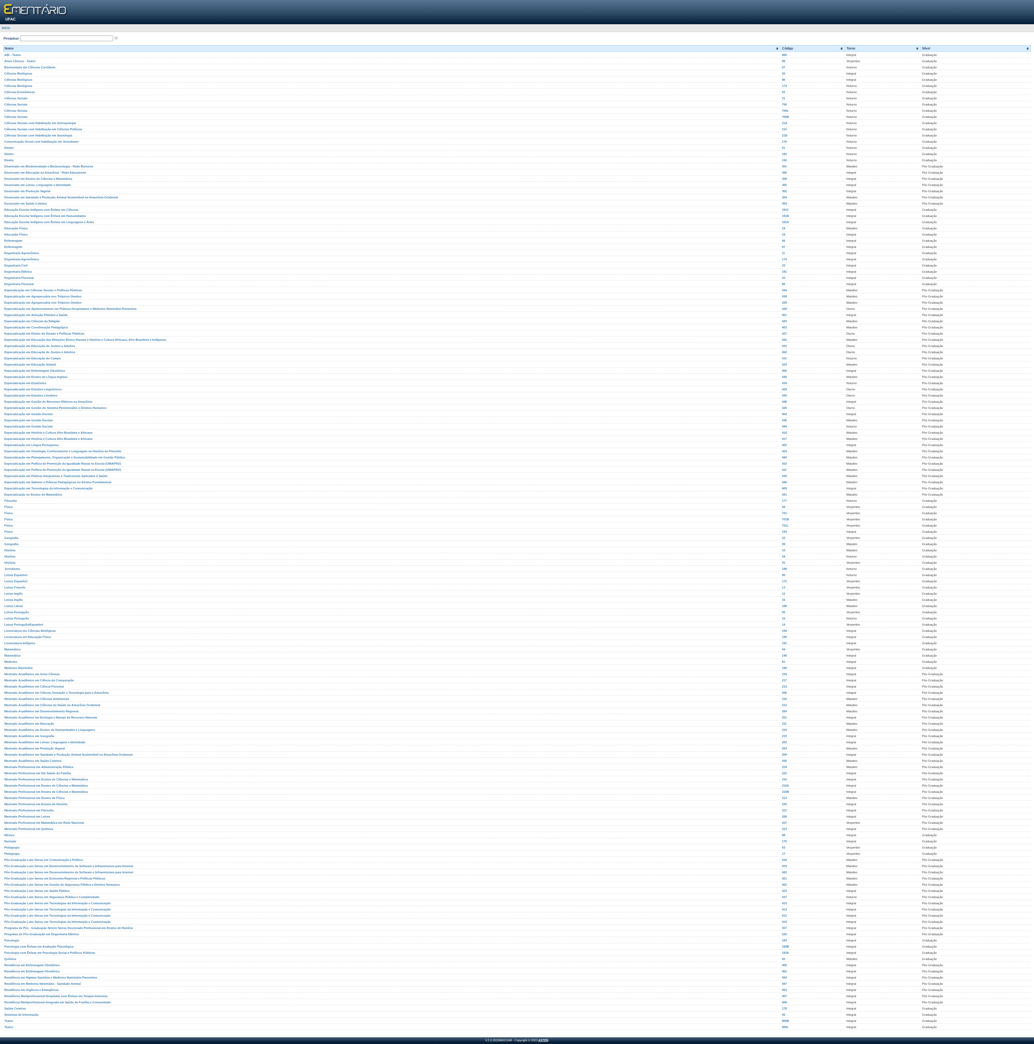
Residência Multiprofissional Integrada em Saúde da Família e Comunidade (57, 1002)
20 (783, 73)
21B (784, 135)
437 (784, 897)
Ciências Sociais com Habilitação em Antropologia (40, 123)
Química (10, 959)
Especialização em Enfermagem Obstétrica (34, 370)
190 (784, 655)
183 (784, 940)
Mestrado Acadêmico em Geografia (29, 736)
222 (784, 773)
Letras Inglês (13, 593)
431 (784, 358)
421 (784, 878)
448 (784, 401)
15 (783, 618)
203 (784, 748)
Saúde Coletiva (15, 1008)
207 (784, 822)
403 (784, 327)
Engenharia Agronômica (21, 253)
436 (784, 420)
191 (784, 643)
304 (784, 197)
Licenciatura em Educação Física (27, 637)
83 (783, 959)
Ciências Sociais (15, 98)
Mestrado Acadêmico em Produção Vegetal (34, 748)
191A (785, 222)
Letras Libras (13, 606)
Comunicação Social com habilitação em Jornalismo (41, 141)
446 (784, 482)
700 (784, 104)
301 (784, 166)
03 (783, 847)
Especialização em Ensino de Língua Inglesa (35, 377)
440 (784, 457)
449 (784, 426)
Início (6, 28)
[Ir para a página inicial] (36, 10)
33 (783, 277)
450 (784, 352)
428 (784, 308)
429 (784, 389)
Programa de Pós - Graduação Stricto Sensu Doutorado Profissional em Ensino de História (68, 928)
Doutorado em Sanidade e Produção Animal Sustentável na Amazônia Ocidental (61, 197)
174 (784, 259)
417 (784, 438)
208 (784, 816)
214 (784, 686)
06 (783, 240)
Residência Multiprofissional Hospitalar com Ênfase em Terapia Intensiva (55, 996)
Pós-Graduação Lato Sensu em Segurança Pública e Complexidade (51, 897)
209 (784, 754)
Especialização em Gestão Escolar (28, 414)
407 (784, 996)
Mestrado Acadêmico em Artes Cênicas (32, 674)
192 (784, 160)
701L (785, 525)
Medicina (10, 661)
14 (783, 624)
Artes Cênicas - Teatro (20, 61)
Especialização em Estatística (25, 383)
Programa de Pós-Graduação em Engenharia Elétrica (41, 934)
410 (784, 463)
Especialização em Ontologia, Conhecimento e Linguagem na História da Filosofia (62, 451)
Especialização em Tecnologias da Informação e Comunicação (48, 488)
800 (784, 55)
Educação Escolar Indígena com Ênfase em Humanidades (45, 216)
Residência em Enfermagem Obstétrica (32, 965)
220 (784, 804)
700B (785, 116)
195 (784, 637)
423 (784, 890)
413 (784, 909)
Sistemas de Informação (21, 1014)
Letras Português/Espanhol (23, 624)
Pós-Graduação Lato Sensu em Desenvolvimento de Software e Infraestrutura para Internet (68, 866)
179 (784, 841)
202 (784, 742)
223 (784, 829)
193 (784, 531)
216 (784, 698)
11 (783, 253)
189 (784, 568)
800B (785, 1020)
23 (783, 265)
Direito (9, 147)
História (9, 550)
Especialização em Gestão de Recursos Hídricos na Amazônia (48, 401)
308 (784, 178)
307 (784, 928)
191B (785, 216)
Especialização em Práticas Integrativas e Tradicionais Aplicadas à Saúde (55, 476)
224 (784, 767)
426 (784, 407)
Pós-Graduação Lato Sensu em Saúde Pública (36, 890)
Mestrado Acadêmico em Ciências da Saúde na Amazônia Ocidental (52, 705)
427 (784, 333)
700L (785, 110)
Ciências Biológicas (18, 73)
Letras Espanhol (15, 575)
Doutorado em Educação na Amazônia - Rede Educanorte (45, 172)
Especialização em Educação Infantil (30, 364)
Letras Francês (14, 587)
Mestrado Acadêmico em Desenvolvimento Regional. (41, 711)
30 (783, 1014)
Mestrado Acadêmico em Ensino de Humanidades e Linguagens (49, 729)
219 (784, 736)
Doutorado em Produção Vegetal (27, 191)
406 (784, 370)
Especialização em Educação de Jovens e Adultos (39, 346)
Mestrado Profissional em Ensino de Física (34, 798)
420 (784, 872)
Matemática (12, 649)
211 (784, 723)
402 (784, 445)
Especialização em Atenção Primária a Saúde (36, 315)
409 (784, 488)
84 (783, 507)
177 (784, 500)
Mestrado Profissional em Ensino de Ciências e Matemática (46, 779)
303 (784, 203)
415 (784, 903)
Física (8, 507)
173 (784, 85)
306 (784, 172)
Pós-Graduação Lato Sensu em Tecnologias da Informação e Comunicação (57, 903)
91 (783, 562)
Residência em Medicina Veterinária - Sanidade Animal (42, 983)
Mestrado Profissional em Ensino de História (35, 804)
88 (783, 835)
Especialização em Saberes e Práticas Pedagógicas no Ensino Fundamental (57, 482)
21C (784, 129)
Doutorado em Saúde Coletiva (25, 203)
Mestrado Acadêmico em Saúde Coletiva (32, 760)
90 (783, 575)
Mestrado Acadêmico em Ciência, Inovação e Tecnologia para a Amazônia (56, 692)
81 (783, 661)
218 (784, 674)
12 (783, 593)
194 (784, 630)
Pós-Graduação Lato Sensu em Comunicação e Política (43, 859)
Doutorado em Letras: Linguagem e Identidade (37, 185)
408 (784, 1002)
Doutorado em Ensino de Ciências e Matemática (38, 178)
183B (785, 946)
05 (783, 612)
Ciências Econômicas (19, 92)
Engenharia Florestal (19, 277)
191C (785, 209)
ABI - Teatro (12, 55)
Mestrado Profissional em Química (28, 829)
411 (784, 469)
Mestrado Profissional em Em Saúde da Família (37, 773)
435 (784, 476)
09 (783, 544)
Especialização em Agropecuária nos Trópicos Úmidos (43, 296)
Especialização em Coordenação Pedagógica (36, 327)
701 (784, 513)
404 (784, 414)
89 (783, 61)
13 (783, 587)
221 (784, 810)
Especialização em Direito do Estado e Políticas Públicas (44, 333)
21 (783, 98)
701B (785, 519)
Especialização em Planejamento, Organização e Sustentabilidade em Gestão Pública (64, 457)
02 (783, 92)
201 (784, 717)
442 (784, 339)
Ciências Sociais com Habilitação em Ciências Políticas (43, 129)
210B (785, 791)
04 (783, 649)
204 (784, 711)
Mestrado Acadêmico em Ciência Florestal (34, 686)
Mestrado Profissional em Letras (27, 816)
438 (784, 296)
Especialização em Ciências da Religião (32, 321)
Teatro (8, 1020)
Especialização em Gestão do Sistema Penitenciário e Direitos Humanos (55, 407)
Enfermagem (13, 240)
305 (784, 185)
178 (784, 1008)
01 (783, 147)
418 (784, 859)
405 (784, 965)
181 (784, 271)
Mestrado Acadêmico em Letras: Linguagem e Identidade (44, 742)
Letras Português (16, 612)
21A (784, 123)
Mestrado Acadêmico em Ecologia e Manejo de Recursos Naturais (50, 717)
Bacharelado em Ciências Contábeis (29, 67)
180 (784, 668)
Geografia (11, 537)
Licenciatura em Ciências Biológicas (30, 630)
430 (784, 395)
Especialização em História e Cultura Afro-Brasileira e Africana (48, 432)
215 (784, 729)
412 (784, 915)
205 (784, 760)
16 (783, 599)
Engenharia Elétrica (18, 271)
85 (783, 284)
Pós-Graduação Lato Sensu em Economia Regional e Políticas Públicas (54, 878)
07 (783, 67)
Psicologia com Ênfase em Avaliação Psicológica (39, 946)
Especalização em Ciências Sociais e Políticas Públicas (43, 290)
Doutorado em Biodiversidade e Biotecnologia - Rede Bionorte (48, 166)
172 (784, 581)
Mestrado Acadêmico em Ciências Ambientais (36, 698)
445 (784, 377)
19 (783, 228)
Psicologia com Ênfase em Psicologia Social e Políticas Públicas (49, 952)
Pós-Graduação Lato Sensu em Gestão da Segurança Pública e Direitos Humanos (62, 884)
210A (785, 785)
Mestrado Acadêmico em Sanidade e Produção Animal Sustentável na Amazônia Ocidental (68, 754)
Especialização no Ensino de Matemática (33, 494)
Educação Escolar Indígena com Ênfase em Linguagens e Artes (49, 222)
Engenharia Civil (15, 265)
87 (783, 246)
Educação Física (15, 228)
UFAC (10, 19)
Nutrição (10, 841)
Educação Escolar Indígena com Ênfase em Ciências (41, 209)
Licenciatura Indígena (19, 643)
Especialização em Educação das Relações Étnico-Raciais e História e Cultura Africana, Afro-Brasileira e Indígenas (85, 339)
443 (784, 977)
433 (784, 364)
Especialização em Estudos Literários (30, 395)
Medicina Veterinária (18, 668)
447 (784, 983)
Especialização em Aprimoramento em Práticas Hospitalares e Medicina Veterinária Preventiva (70, 308)
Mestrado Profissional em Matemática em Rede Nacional (44, 822)
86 (783, 79)
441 (784, 494)
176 (784, 141)
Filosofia (10, 500)
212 (784, 705)
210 (784, 779)
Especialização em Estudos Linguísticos (33, 389)
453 (784, 990)
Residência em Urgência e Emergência (31, 990)
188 (784, 606)
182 (784, 154)
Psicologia (11, 940)
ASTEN (543, 1040)
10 (783, 550)
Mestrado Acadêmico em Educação (29, 723)
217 (784, 680)
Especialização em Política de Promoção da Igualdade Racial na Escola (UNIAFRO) (62, 463)
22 (783, 537)
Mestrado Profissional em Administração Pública (38, 767)
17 (783, 853)
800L (785, 1027)
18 (783, 234)
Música (9, 835)
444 (784, 290)
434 (784, 383)
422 (784, 884)
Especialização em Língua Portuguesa (31, 445)
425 (784, 321)
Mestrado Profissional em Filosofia (29, 810)
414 (784, 921)
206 (784, 692)
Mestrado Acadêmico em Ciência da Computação (39, 680)
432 (784, 346)
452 (784, 971)
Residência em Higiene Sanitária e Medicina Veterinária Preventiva (50, 977)
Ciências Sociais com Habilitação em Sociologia (38, 135)
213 (784, 798)
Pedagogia (11, 847)
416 (784, 432)
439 (784, 302)
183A (785, 952)
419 (784, 866)
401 (784, 315)
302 (784, 191)
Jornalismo (12, 568)
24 (783, 556)
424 (784, 451)
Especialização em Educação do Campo (32, 358)
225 (784, 934)
